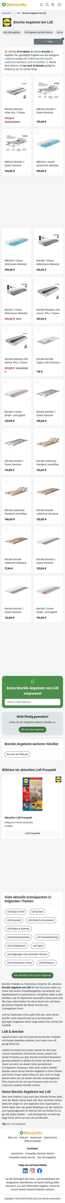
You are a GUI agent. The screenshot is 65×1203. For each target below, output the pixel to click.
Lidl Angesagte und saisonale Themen (27, 954)
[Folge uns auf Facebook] (39, 1170)
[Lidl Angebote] (7, 22)
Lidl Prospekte (32, 833)
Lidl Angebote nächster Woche (38, 32)
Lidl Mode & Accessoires (41, 920)
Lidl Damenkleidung (47, 937)
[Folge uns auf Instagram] (32, 1170)
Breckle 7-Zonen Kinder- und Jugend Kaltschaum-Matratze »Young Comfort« (16, 414)
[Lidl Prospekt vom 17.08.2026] (32, 794)
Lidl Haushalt (14, 920)
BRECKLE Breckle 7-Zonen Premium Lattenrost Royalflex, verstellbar (47, 111)
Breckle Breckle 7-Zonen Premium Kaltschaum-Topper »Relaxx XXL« (46, 561)
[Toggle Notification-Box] (41, 5)
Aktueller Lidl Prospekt (18, 817)
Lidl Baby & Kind (15, 911)
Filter (50, 41)
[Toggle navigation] (59, 5)
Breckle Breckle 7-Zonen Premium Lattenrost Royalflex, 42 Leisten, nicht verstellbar (47, 414)
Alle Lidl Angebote (12, 32)
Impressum (36, 1137)
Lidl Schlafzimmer (16, 945)
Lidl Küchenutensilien (18, 937)
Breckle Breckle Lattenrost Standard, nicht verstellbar (47, 512)
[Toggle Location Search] (53, 5)
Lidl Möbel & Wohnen (18, 928)
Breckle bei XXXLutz (17, 754)
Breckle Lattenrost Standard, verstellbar (47, 463)
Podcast (24, 1137)
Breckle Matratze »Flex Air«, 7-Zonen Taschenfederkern (15, 111)
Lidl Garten (37, 911)
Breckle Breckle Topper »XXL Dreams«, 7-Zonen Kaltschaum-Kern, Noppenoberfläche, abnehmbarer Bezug (48, 361)
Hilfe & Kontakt (32, 1141)
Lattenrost (10, 58)
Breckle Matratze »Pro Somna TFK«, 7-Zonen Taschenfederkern (48, 312)
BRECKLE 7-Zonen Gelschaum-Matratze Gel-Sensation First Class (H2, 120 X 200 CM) (47, 164)
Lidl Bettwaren (46, 962)
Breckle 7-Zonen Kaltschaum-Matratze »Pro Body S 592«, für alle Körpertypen (47, 262)
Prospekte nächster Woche (40, 1153)
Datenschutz (50, 1137)
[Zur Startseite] (16, 4)
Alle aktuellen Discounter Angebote (32, 975)
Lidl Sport (38, 945)
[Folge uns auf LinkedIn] (25, 1170)
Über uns (13, 1137)
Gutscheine (17, 1153)
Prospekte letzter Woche (22, 1157)
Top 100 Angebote (46, 1157)
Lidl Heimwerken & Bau (19, 962)
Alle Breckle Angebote (32, 729)
